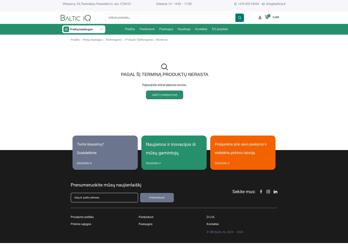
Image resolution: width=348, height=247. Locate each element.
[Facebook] (261, 191)
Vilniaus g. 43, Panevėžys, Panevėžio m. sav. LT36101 (97, 4)
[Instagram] (268, 191)
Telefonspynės (113, 39)
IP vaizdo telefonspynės (139, 39)
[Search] (239, 18)
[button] (272, 17)
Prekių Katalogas (92, 39)
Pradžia (75, 39)
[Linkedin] (275, 191)
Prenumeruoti (157, 197)
